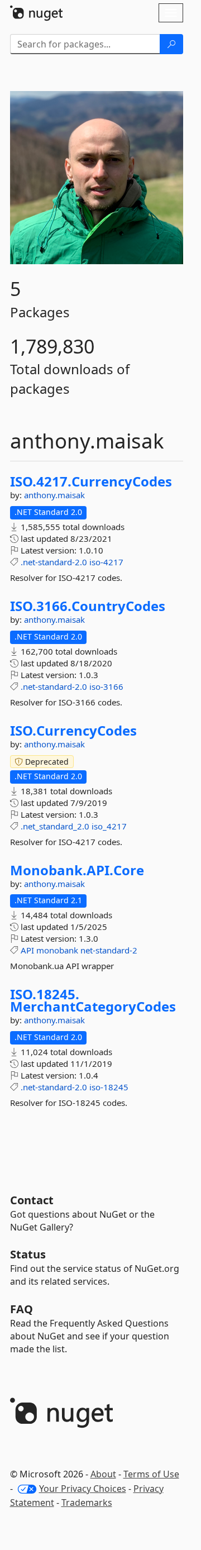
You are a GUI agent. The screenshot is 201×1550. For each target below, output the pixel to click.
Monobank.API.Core (77, 870)
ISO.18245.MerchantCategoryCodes (93, 1000)
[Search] (171, 44)
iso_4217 (109, 826)
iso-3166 (106, 686)
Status (28, 1254)
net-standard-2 (108, 950)
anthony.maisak (54, 494)
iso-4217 (106, 561)
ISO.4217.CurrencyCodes (91, 481)
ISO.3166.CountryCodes (87, 606)
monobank (57, 950)
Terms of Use (151, 1474)
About (103, 1474)
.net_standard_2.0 (55, 826)
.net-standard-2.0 (54, 561)
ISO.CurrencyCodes (73, 730)
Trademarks (86, 1502)
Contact (32, 1200)
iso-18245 (108, 1087)
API (27, 950)
